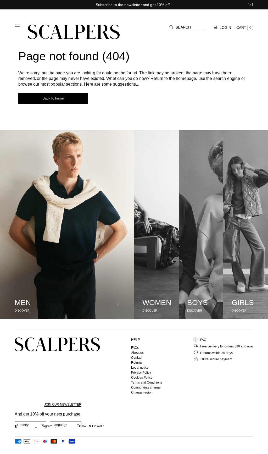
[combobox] (30, 425)
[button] (18, 28)
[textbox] (30, 425)
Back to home (53, 98)
